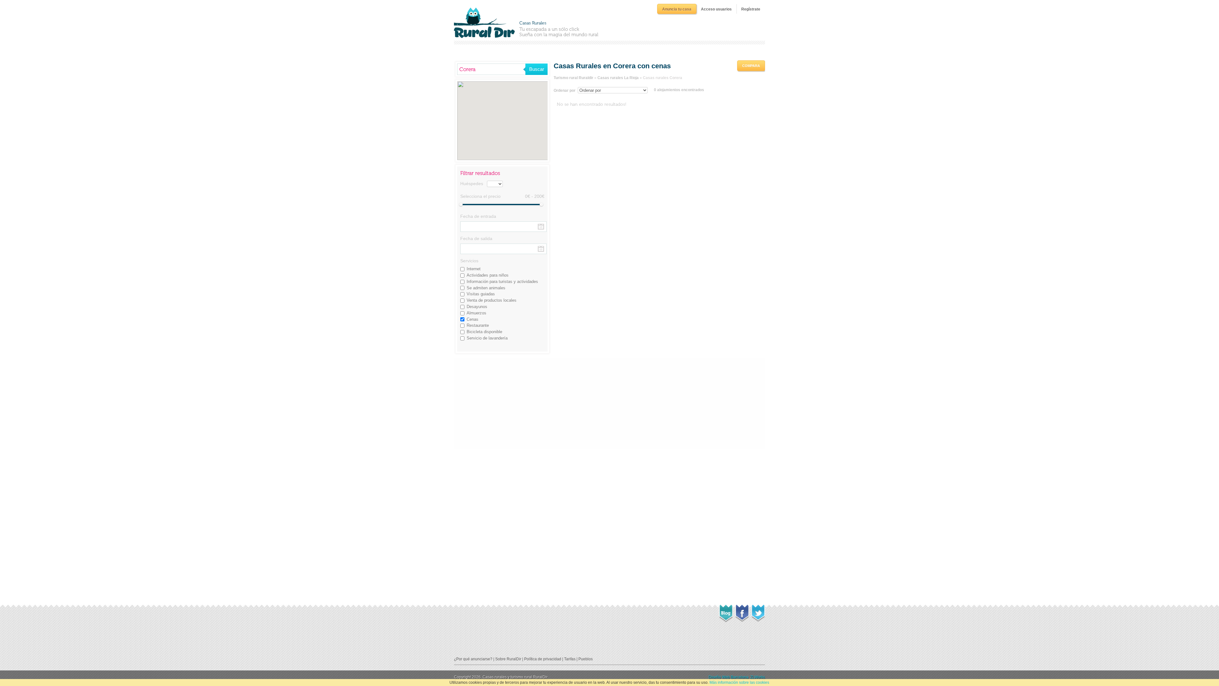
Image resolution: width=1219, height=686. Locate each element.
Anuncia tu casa (676, 9)
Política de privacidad (542, 659)
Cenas (472, 319)
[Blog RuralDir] (726, 611)
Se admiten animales (486, 288)
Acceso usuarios (716, 9)
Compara (751, 66)
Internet (474, 268)
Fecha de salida (476, 238)
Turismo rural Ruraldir (573, 78)
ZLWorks (757, 677)
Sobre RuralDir (508, 659)
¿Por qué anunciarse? (473, 659)
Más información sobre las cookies (739, 682)
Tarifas (570, 659)
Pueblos (585, 659)
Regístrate (750, 9)
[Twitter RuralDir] (758, 611)
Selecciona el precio (480, 196)
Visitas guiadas (481, 294)
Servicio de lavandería (487, 338)
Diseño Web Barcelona (729, 677)
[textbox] (491, 69)
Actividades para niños (488, 275)
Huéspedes (471, 183)
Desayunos (477, 306)
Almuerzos (476, 313)
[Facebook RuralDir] (742, 611)
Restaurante (478, 325)
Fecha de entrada (478, 216)
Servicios (469, 260)
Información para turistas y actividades (502, 281)
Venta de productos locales (491, 300)
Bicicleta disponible (484, 331)
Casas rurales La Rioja (618, 78)
